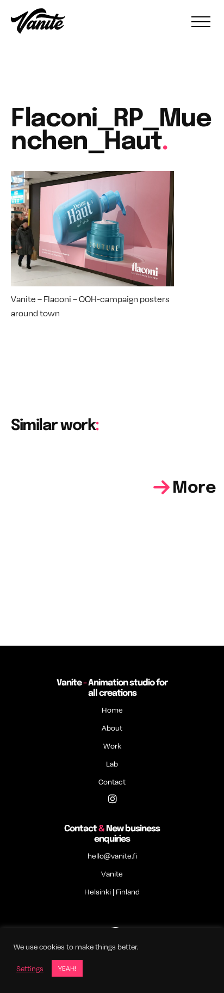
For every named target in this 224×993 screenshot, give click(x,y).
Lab (112, 763)
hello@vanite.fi (112, 855)
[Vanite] (38, 22)
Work (112, 745)
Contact (112, 781)
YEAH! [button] (67, 968)
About (112, 727)
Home (112, 709)
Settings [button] (29, 968)
